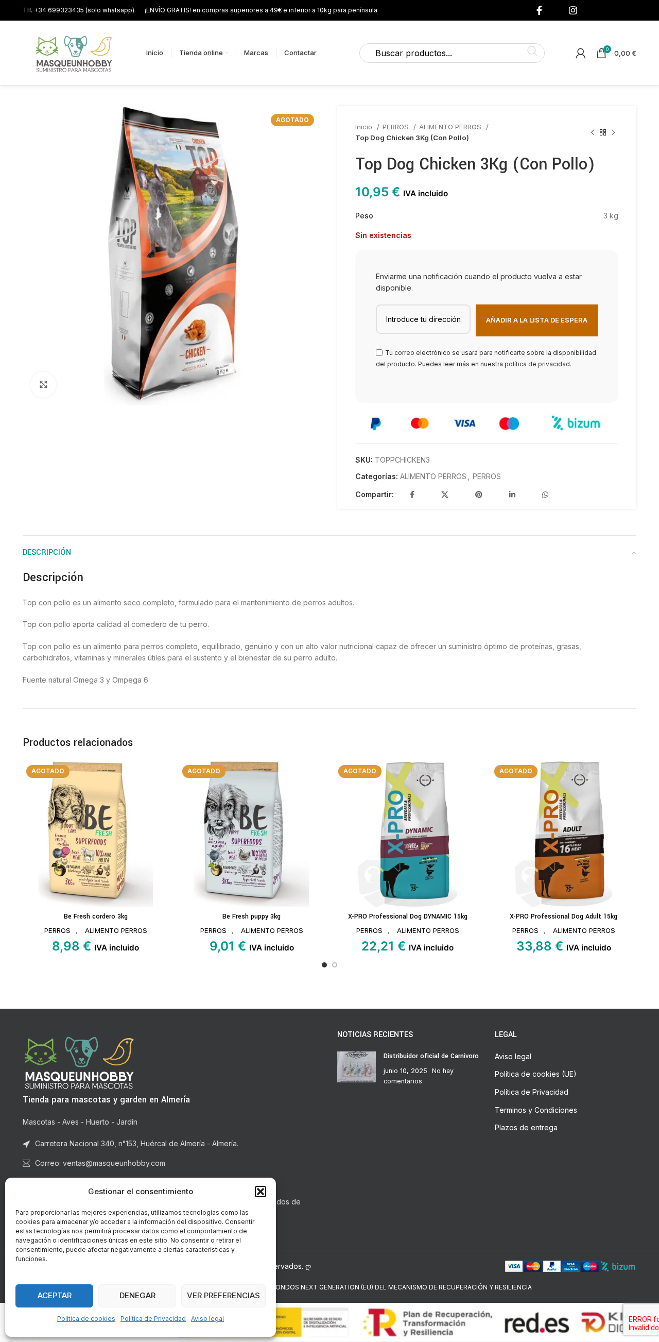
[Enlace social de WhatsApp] (545, 494)
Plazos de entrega (526, 1127)
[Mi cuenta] (580, 53)
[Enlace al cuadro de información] (78, 10)
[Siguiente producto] (613, 132)
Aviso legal (207, 1318)
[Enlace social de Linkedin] (512, 494)
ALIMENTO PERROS (451, 127)
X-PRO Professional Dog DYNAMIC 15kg (407, 916)
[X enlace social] (445, 494)
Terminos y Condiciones (536, 1110)
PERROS (397, 127)
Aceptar (55, 1295)
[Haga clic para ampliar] (43, 385)
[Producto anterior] (592, 132)
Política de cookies (86, 1318)
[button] (260, 1191)
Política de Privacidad (153, 1318)
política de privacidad (537, 364)
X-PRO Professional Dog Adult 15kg (563, 916)
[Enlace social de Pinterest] (478, 494)
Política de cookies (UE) (536, 1073)
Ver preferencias (223, 1295)
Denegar (137, 1295)
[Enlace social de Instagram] (573, 10)
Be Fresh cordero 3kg (96, 916)
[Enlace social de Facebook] (539, 10)
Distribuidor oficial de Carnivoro (431, 1056)
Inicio (364, 127)
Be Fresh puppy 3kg (251, 916)
